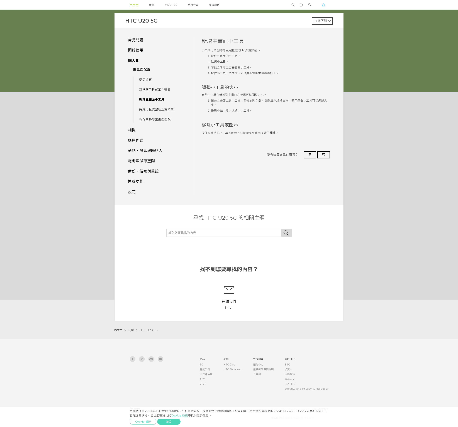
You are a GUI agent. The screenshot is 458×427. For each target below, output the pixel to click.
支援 (131, 330)
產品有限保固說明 (263, 369)
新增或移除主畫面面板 (154, 119)
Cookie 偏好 (143, 421)
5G (201, 364)
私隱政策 (290, 374)
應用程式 (193, 4)
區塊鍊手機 (206, 374)
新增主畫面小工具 (151, 99)
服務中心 (258, 364)
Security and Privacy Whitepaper (306, 388)
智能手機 (205, 369)
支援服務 (214, 4)
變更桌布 (145, 79)
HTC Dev (229, 364)
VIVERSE (171, 4)
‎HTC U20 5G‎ (149, 330)
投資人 (289, 369)
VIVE (203, 384)
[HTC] (134, 5)
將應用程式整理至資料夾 (156, 109)
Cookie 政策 (179, 415)
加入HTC (290, 384)
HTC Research (232, 369)
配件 (202, 379)
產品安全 (290, 379)
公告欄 (257, 374)
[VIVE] (323, 5)
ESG (287, 364)
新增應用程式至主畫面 (154, 89)
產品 (151, 4)
